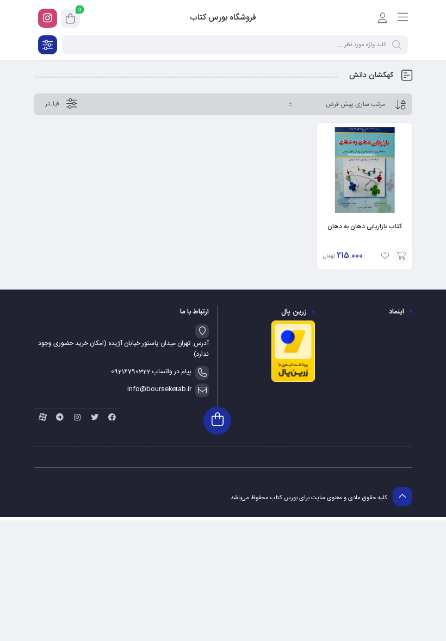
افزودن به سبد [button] (401, 256)
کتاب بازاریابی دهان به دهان (364, 226)
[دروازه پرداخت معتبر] (293, 381)
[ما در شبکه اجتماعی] (47, 18)
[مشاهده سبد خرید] (70, 20)
